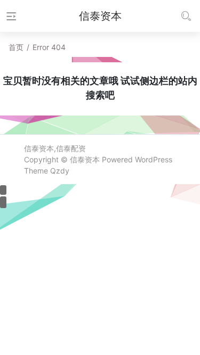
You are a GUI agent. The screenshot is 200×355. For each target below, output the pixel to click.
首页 (16, 47)
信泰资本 (85, 159)
